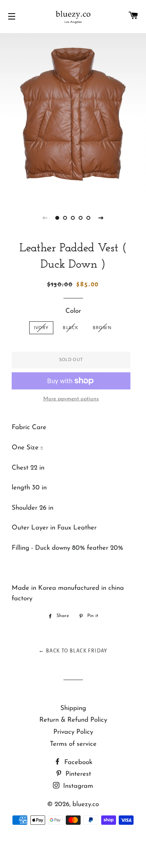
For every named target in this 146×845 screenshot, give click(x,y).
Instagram (77, 786)
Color (73, 311)
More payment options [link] (71, 399)
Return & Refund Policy (73, 720)
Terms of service (73, 744)
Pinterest (77, 774)
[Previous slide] (45, 217)
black (71, 327)
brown (102, 327)
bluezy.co (85, 804)
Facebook (77, 762)
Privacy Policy (73, 732)
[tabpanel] (73, 115)
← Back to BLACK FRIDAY (73, 651)
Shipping (73, 708)
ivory (41, 327)
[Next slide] (101, 217)
